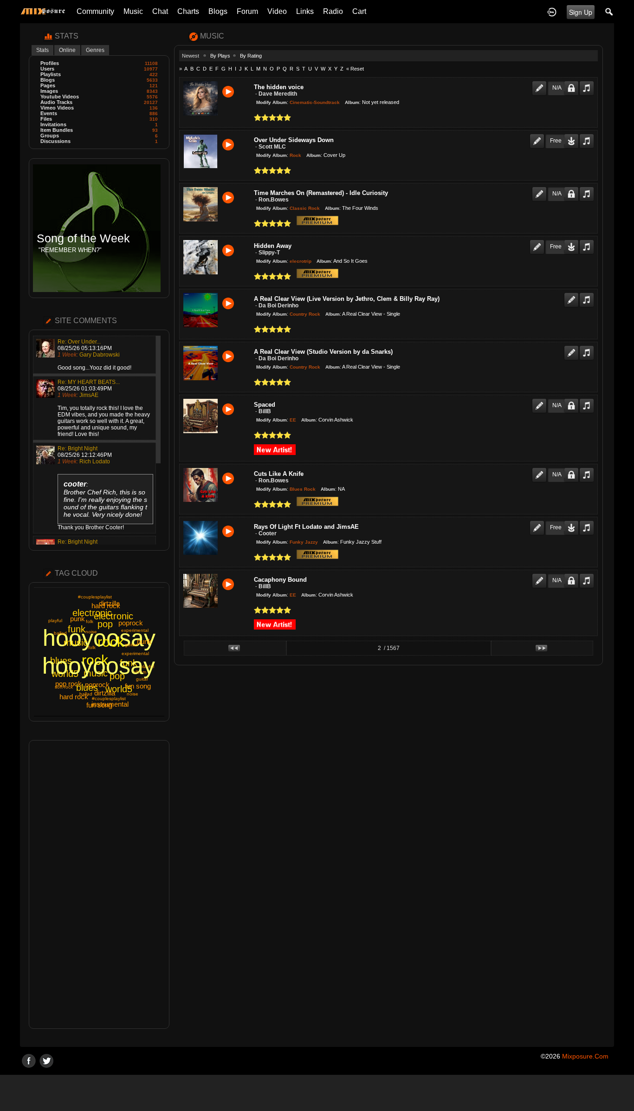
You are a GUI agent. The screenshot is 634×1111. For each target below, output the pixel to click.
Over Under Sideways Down (294, 139)
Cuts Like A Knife (279, 473)
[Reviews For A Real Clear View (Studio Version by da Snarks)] (571, 348)
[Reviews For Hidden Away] (537, 243)
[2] (261, 117)
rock (110, 642)
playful (55, 620)
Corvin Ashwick (335, 419)
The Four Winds (360, 208)
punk (77, 619)
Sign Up (580, 12)
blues (87, 687)
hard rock (73, 697)
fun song (138, 686)
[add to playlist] (587, 84)
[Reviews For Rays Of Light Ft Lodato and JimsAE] (537, 523)
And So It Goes (350, 261)
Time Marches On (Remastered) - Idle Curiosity (321, 192)
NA (341, 488)
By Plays (220, 55)
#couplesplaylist (95, 596)
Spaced (264, 404)
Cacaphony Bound (280, 579)
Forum (247, 11)
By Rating (251, 55)
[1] (257, 117)
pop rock (68, 684)
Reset (357, 68)
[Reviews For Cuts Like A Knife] (539, 471)
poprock (130, 623)
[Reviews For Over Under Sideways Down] (537, 137)
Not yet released (380, 102)
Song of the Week (83, 238)
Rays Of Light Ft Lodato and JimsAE (306, 526)
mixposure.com (585, 1056)
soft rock (64, 686)
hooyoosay (98, 666)
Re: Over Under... (79, 341)
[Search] (609, 11)
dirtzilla (104, 693)
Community (95, 11)
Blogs (217, 11)
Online (67, 50)
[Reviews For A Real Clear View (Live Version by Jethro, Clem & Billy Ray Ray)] (571, 296)
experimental (135, 630)
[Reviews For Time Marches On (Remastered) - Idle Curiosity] (539, 190)
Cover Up (334, 155)
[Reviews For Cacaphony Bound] (539, 576)
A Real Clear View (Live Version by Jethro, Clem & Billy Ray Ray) (347, 298)
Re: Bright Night (77, 448)
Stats (42, 50)
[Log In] (551, 11)
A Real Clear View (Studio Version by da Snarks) (323, 351)
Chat (160, 11)
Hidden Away (272, 245)
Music (133, 11)
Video (277, 11)
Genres (95, 50)
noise (91, 631)
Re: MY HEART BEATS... (89, 382)
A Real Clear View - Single (371, 314)
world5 (118, 689)
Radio (333, 11)
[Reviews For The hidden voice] (539, 84)
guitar (131, 644)
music (76, 642)
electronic (113, 616)
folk (89, 621)
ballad (60, 633)
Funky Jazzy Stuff (361, 541)
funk (76, 629)
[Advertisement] (99, 884)
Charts (188, 11)
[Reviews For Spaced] (539, 401)
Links (305, 11)
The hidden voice (279, 87)
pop (105, 624)
